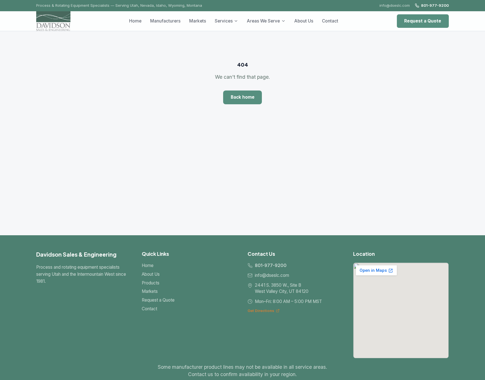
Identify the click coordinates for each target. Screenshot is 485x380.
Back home (243, 97)
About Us (303, 21)
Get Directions (261, 310)
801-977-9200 (435, 5)
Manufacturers (165, 21)
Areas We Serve (263, 21)
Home (135, 21)
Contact (330, 21)
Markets (197, 21)
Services (224, 21)
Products (150, 283)
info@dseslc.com (394, 5)
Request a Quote (422, 21)
